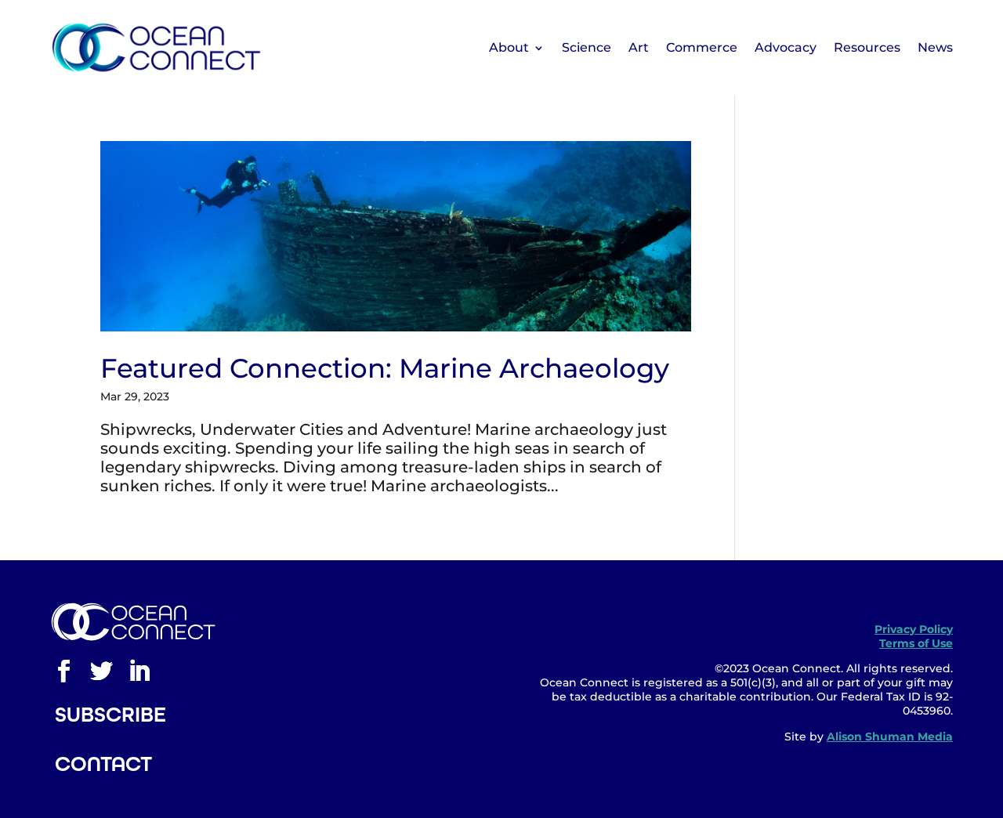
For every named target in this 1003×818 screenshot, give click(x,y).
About (509, 47)
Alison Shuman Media (890, 736)
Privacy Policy (913, 629)
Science (586, 47)
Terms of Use (916, 643)
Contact (103, 763)
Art (638, 47)
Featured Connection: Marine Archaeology (384, 368)
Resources (867, 47)
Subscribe (110, 714)
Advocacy (786, 47)
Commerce (701, 47)
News (935, 47)
